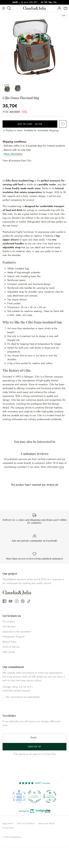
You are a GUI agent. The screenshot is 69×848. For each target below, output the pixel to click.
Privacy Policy (50, 754)
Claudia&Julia (15, 837)
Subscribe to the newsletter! (17, 631)
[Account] (58, 8)
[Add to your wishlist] (62, 124)
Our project (9, 621)
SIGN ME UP (34, 746)
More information (13, 154)
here (61, 467)
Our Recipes (9, 626)
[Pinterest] (23, 601)
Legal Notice (8, 823)
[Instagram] (16, 601)
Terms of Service (11, 647)
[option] (34, 46)
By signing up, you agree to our (36, 754)
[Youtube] (10, 601)
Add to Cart (29, 124)
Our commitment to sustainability (22, 697)
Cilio (29, 160)
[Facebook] (4, 601)
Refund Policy (10, 642)
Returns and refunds (47, 823)
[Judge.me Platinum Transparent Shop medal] (49, 796)
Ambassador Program (14, 636)
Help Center (9, 652)
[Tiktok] (29, 601)
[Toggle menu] (3, 8)
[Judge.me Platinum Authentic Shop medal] (34, 796)
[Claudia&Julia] (34, 8)
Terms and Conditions (26, 823)
